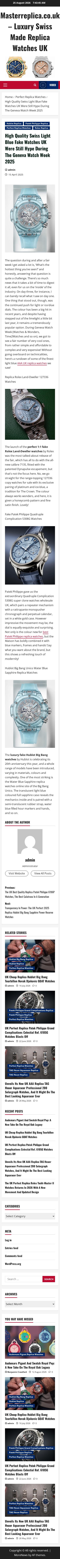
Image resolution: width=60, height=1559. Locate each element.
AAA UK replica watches (32, 363)
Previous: (30, 892)
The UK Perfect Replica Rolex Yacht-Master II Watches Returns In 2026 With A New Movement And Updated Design (29, 1187)
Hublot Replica (14, 123)
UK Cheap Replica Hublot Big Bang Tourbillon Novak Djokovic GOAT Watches (30, 979)
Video (53, 85)
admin (11, 169)
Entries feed (11, 1248)
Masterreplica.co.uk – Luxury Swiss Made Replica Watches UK (30, 31)
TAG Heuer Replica (18, 1074)
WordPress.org (13, 1264)
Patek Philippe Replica (37, 123)
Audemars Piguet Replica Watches (26, 1354)
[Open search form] (35, 85)
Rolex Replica (41, 128)
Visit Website (17, 873)
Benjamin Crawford (17, 1372)
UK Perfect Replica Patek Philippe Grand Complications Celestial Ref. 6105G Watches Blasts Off (29, 1032)
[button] (5, 85)
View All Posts (43, 873)
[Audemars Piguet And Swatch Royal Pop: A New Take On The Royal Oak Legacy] (30, 1342)
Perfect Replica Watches (19, 128)
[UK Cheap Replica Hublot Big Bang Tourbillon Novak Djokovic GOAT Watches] (30, 956)
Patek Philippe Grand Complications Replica (31, 1010)
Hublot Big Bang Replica (21, 959)
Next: (29, 910)
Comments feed (13, 1256)
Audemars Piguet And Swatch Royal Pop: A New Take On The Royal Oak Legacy (30, 1365)
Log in (8, 1240)
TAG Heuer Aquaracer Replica (23, 1070)
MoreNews (21, 1555)
